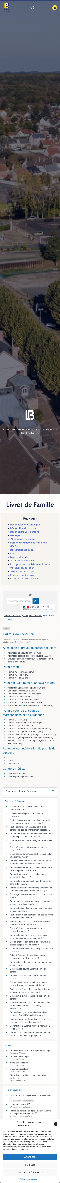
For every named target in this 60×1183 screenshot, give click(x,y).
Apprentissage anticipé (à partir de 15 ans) (27, 688)
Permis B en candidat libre (20, 696)
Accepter (30, 1157)
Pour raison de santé (17, 773)
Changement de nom (22, 539)
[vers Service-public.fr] (37, 607)
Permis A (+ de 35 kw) (18, 678)
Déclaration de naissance (24, 528)
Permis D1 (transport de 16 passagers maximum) (30, 737)
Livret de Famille (19, 557)
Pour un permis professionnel (21, 776)
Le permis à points (18, 1104)
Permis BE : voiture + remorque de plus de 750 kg (30, 705)
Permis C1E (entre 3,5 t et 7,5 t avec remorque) (29, 728)
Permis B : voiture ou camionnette (23, 699)
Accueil (7, 429)
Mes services (20, 429)
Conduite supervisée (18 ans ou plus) (25, 693)
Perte (10, 760)
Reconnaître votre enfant (24, 531)
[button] (55, 1124)
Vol (9, 757)
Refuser (30, 1165)
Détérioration (13, 763)
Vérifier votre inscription (23, 571)
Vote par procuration (22, 568)
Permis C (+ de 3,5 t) (17, 720)
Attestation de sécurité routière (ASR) (25, 653)
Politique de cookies (28, 1179)
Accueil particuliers (12, 615)
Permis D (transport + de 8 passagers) (25, 731)
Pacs (13, 553)
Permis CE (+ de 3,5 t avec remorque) (25, 722)
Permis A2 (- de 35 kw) (18, 675)
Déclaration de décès (22, 550)
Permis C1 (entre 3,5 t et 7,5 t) (21, 725)
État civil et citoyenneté (42, 429)
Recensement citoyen (22, 575)
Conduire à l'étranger (19, 1056)
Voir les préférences (30, 1172)
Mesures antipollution (19, 1069)
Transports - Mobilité (32, 615)
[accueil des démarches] (30, 594)
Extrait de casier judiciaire (24, 578)
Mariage (15, 535)
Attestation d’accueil (22, 560)
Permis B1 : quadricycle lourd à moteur (25, 702)
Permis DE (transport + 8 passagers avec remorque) (32, 734)
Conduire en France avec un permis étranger (30, 1050)
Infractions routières (19, 1062)
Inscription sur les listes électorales (30, 564)
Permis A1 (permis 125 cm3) (21, 672)
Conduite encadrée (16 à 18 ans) (22, 690)
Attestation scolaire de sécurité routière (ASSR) (29, 656)
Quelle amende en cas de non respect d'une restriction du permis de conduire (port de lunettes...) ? (30, 1005)
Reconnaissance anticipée (25, 524)
